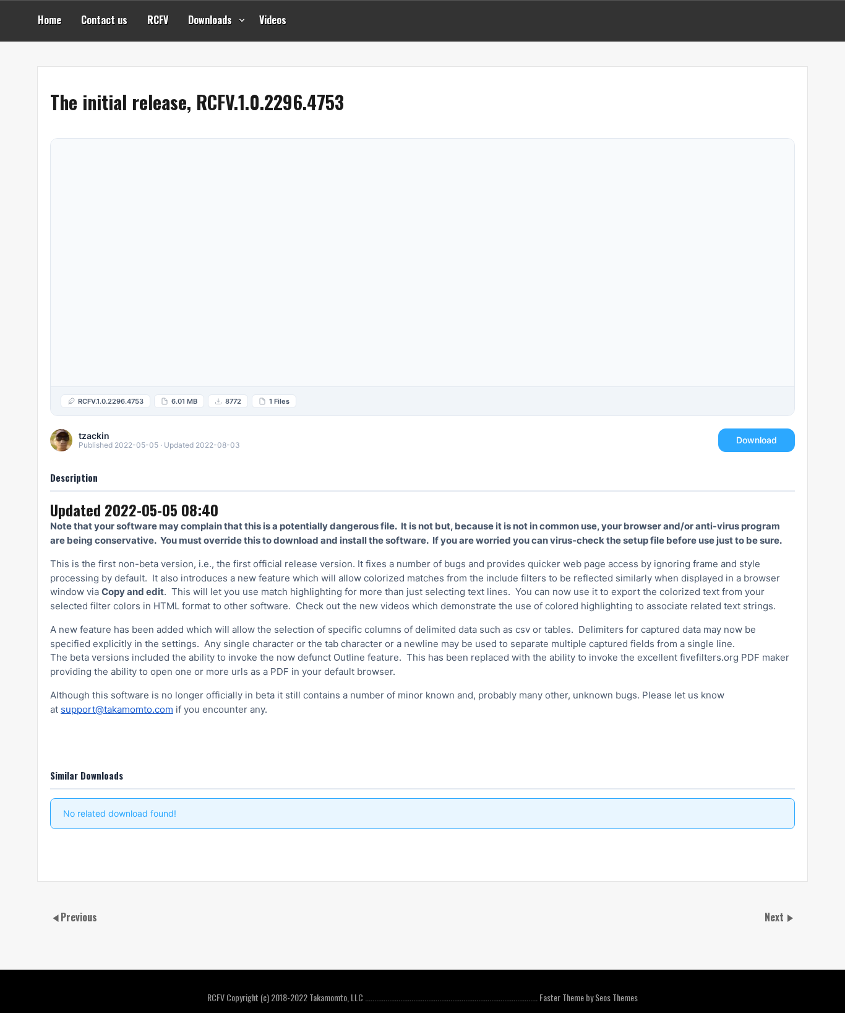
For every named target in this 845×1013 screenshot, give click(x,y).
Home (49, 19)
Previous (79, 917)
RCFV (157, 19)
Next (775, 917)
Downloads (210, 19)
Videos (272, 19)
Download (756, 440)
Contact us (104, 19)
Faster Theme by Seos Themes (588, 997)
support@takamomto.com (117, 709)
